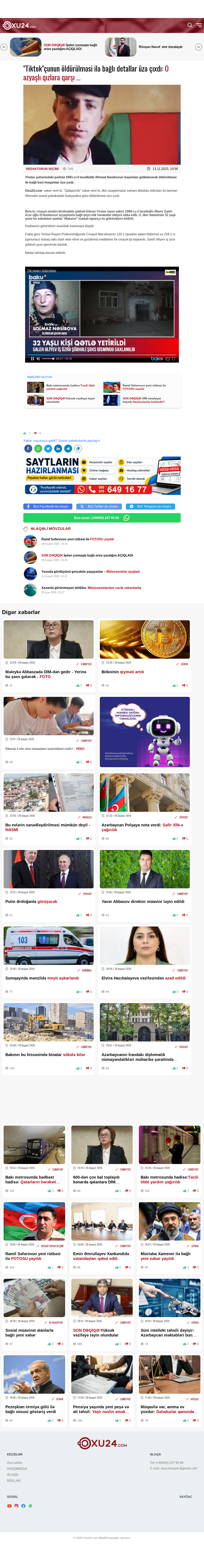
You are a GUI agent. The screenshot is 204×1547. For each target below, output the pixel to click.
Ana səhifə (14, 1462)
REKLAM (13, 1480)
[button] (199, 47)
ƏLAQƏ (12, 1474)
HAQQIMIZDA (17, 1468)
